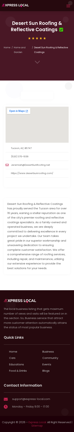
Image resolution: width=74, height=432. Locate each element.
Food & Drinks (18, 371)
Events (46, 364)
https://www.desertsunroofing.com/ (32, 173)
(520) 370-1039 (19, 156)
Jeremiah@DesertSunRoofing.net (30, 165)
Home (7, 47)
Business (48, 351)
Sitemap (37, 425)
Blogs (46, 371)
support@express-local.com (31, 399)
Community (50, 358)
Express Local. (38, 422)
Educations (16, 364)
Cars (12, 358)
